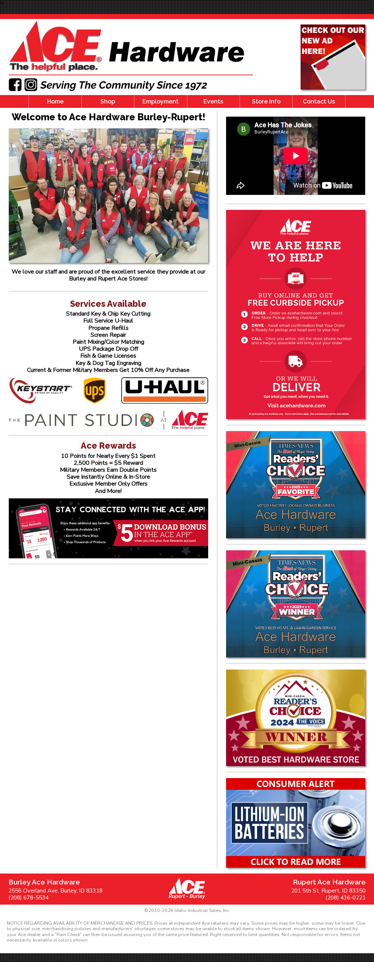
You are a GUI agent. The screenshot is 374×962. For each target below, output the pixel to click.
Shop (107, 101)
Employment (160, 101)
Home (55, 101)
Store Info (266, 101)
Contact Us (319, 101)
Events (213, 101)
